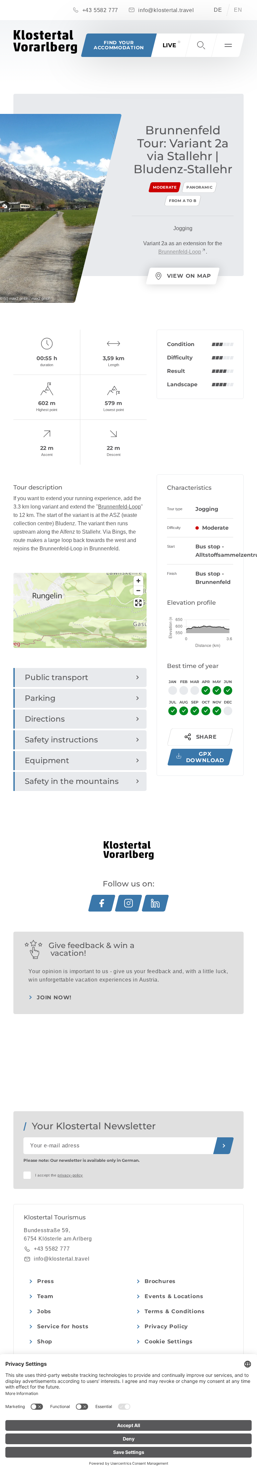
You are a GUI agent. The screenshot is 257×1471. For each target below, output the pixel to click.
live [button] (169, 45)
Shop (44, 1341)
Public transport (56, 677)
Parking (40, 698)
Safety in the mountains (72, 781)
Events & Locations (174, 1296)
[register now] (223, 1145)
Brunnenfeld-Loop (179, 252)
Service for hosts (63, 1326)
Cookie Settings (169, 1341)
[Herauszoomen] (138, 590)
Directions (45, 719)
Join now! (54, 997)
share (206, 737)
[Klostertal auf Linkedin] (155, 903)
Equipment (47, 760)
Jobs (44, 1311)
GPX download (205, 757)
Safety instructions (61, 739)
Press (45, 1281)
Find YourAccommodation (119, 45)
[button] (201, 45)
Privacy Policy (166, 1326)
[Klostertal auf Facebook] (101, 903)
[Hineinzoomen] (138, 581)
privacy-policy (70, 1175)
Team (45, 1296)
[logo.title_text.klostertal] (45, 42)
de (218, 10)
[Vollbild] (138, 603)
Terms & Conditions (174, 1311)
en (238, 10)
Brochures (160, 1281)
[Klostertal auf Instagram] (128, 903)
